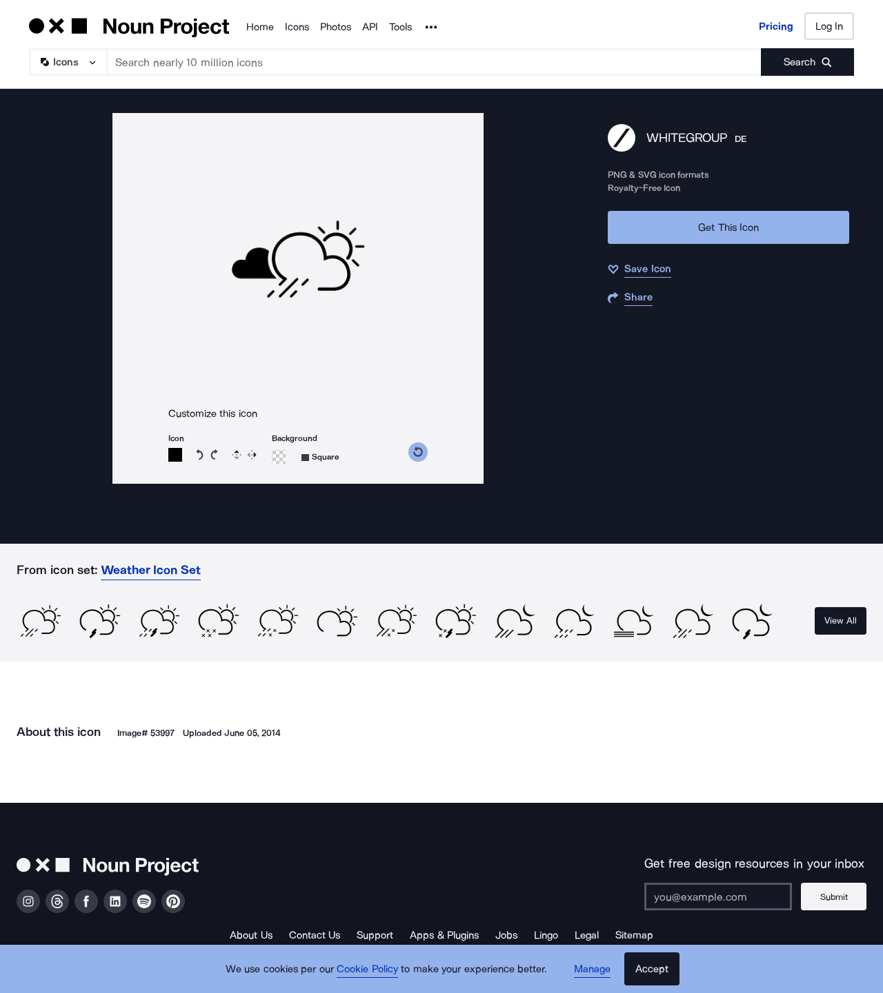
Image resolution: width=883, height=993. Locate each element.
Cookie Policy (367, 969)
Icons (297, 27)
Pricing (776, 26)
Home (260, 27)
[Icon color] (175, 454)
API (370, 27)
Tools (400, 27)
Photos (335, 27)
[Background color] (278, 456)
